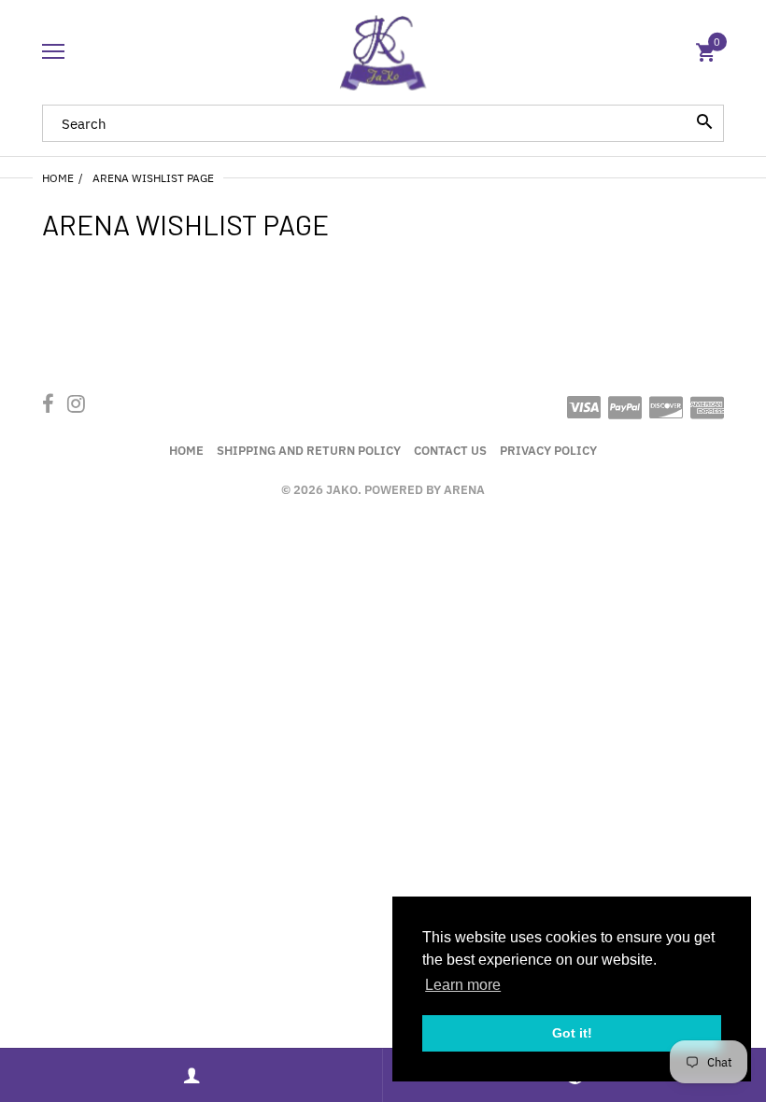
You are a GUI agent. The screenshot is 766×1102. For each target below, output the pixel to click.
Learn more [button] (463, 985)
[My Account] (191, 1075)
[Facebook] (48, 406)
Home (58, 178)
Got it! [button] (572, 1032)
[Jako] (383, 52)
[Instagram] (76, 406)
